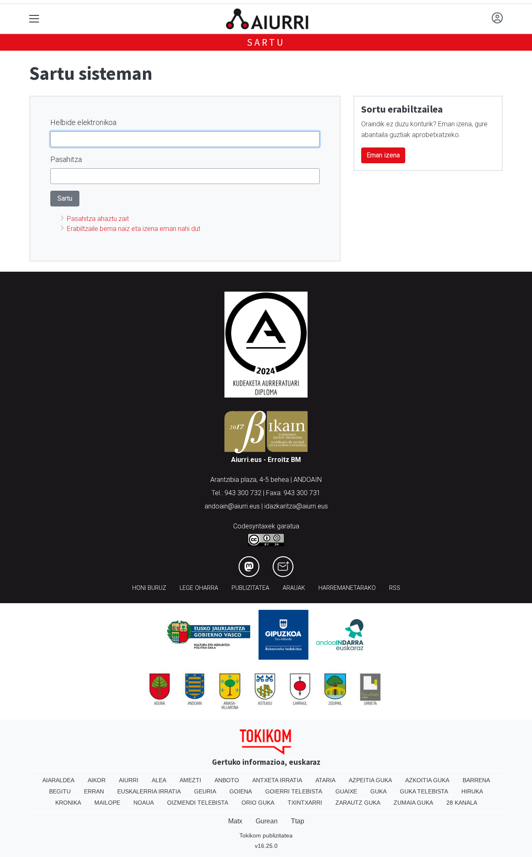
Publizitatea (250, 588)
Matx (235, 821)
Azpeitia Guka (370, 780)
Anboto (226, 780)
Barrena (476, 780)
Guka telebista (424, 791)
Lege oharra (199, 588)
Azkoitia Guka (427, 780)
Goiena (240, 791)
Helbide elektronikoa (83, 122)
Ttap (297, 821)
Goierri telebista (293, 791)
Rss (394, 588)
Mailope (107, 802)
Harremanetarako (347, 588)
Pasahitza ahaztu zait (98, 219)
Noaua (143, 802)
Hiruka (472, 791)
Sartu (266, 42)
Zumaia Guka (413, 802)
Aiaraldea (58, 780)
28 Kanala (461, 802)
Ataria (325, 780)
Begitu (60, 791)
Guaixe (346, 791)
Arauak (294, 588)
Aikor (97, 780)
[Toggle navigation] (34, 19)
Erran (94, 791)
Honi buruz (149, 588)
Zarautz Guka (357, 802)
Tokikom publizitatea (266, 835)
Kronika (68, 802)
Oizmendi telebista (197, 802)
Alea (159, 780)
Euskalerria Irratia (149, 791)
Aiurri (128, 780)
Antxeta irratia (277, 780)
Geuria (205, 791)
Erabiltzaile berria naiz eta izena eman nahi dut (133, 229)
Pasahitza (66, 159)
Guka (378, 791)
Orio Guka (257, 802)
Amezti (190, 780)
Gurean (267, 821)
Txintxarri (305, 802)
